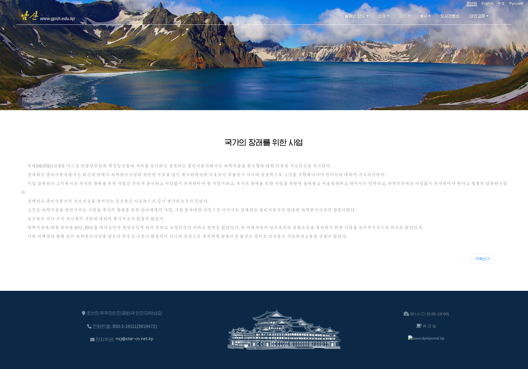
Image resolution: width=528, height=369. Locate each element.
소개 (382, 16)
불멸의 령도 (355, 16)
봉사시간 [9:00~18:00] (429, 314)
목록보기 (483, 259)
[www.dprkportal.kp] (426, 338)
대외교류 (477, 16)
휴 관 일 (429, 326)
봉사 (424, 16)
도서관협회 (450, 16)
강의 (403, 16)
